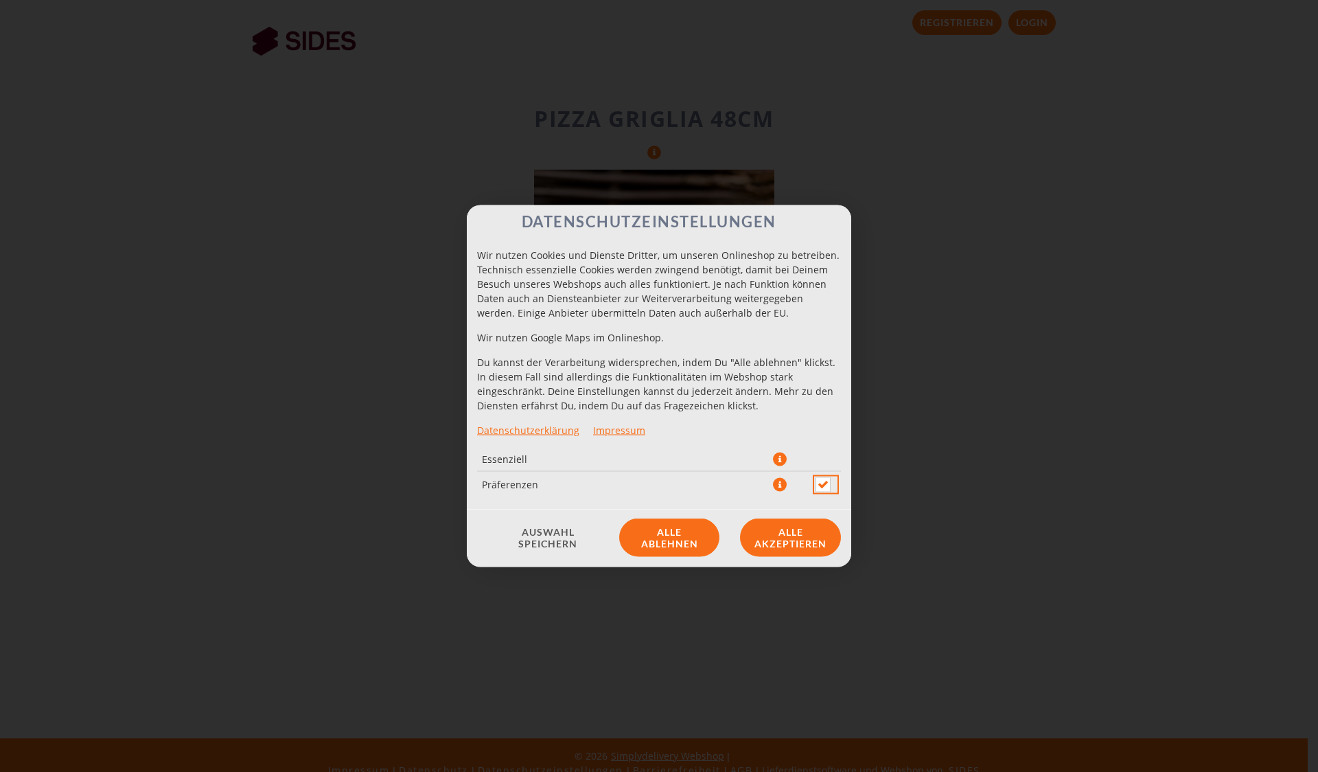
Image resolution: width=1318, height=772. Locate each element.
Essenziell (504, 459)
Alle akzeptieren (790, 537)
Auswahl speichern (547, 537)
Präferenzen (510, 484)
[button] (780, 459)
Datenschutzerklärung (528, 430)
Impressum (619, 430)
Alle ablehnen (669, 537)
